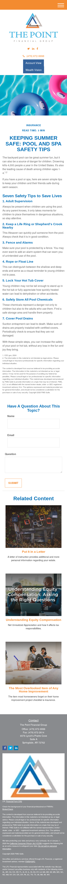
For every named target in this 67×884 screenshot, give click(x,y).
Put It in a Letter (33, 551)
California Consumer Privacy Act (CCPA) (26, 843)
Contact (33, 720)
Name (10, 416)
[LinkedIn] (33, 49)
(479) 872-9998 (35, 56)
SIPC (33, 861)
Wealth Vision (34, 70)
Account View (33, 63)
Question (10, 454)
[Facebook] (37, 49)
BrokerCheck (7, 809)
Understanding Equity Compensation (33, 620)
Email (10, 435)
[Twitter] (28, 49)
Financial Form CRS (14, 801)
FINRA (28, 861)
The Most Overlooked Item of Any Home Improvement (33, 689)
